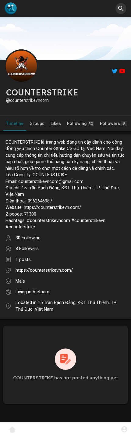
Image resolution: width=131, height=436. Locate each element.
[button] (124, 429)
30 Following (28, 238)
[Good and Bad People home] (11, 8)
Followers (112, 123)
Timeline (14, 123)
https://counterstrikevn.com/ (44, 270)
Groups (37, 123)
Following (80, 123)
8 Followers (27, 248)
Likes (56, 123)
